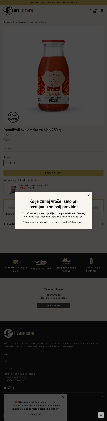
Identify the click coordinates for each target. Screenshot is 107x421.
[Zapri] (88, 195)
